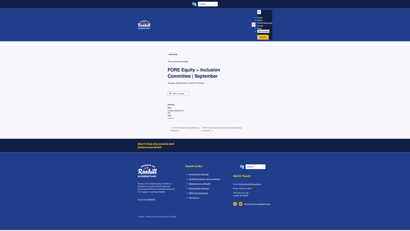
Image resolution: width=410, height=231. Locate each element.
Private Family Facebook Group (257, 204)
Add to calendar (178, 94)
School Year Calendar (199, 174)
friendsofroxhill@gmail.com (250, 184)
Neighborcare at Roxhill (199, 183)
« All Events (172, 54)
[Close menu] (259, 12)
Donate (263, 37)
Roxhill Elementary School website (204, 179)
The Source (194, 197)
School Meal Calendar (199, 188)
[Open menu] (254, 24)
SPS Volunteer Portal (198, 193)
